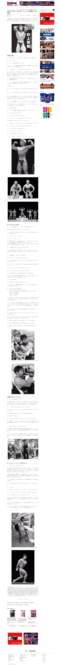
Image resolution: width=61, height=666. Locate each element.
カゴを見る (51, 0)
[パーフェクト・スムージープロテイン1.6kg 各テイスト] (47, 97)
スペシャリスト (34, 7)
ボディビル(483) (11, 604)
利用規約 (21, 658)
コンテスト (42, 7)
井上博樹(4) (31, 602)
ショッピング (50, 7)
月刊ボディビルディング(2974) (13, 602)
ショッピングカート (33, 656)
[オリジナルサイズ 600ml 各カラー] (47, 112)
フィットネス (19, 7)
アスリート (17, 9)
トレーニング (11, 7)
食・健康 (26, 7)
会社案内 (9, 657)
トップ (8, 9)
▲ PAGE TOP (32, 651)
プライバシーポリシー (11, 658)
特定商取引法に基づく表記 (23, 657)
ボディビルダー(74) (19, 604)
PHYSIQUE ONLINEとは (11, 656)
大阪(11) (26, 604)
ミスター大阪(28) (24, 602)
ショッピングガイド (22, 656)
